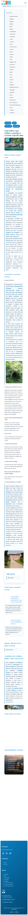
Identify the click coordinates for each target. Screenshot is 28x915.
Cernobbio (12, 36)
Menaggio (12, 90)
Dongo (11, 57)
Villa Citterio (10, 574)
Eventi (5, 864)
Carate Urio (12, 34)
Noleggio (17, 126)
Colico (11, 39)
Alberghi (8, 122)
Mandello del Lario (14, 87)
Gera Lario (12, 64)
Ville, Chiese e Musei (8, 886)
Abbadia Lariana (14, 16)
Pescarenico (13, 100)
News (5, 862)
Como (11, 44)
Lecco (11, 74)
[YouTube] (10, 853)
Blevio (11, 26)
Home (4, 6)
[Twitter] (3, 853)
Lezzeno (11, 79)
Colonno (12, 41)
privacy (12, 912)
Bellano (11, 24)
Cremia (11, 49)
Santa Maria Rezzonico (15, 105)
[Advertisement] (14, 794)
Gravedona (12, 67)
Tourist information (8, 882)
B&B (15, 122)
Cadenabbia (13, 31)
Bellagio (12, 21)
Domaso (12, 54)
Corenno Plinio (13, 46)
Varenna (12, 110)
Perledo (11, 97)
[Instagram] (6, 853)
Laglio (11, 72)
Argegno (12, 19)
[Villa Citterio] (14, 559)
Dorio (11, 59)
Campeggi (6, 877)
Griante (11, 69)
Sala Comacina (13, 102)
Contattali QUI (9, 702)
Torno (11, 107)
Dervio (11, 52)
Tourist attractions (8, 884)
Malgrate (12, 84)
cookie (16, 912)
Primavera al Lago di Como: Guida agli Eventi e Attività (16, 622)
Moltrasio (12, 92)
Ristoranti (9, 126)
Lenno (11, 77)
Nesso (11, 95)
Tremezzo (12, 112)
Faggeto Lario (13, 62)
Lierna (11, 82)
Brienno (11, 29)
